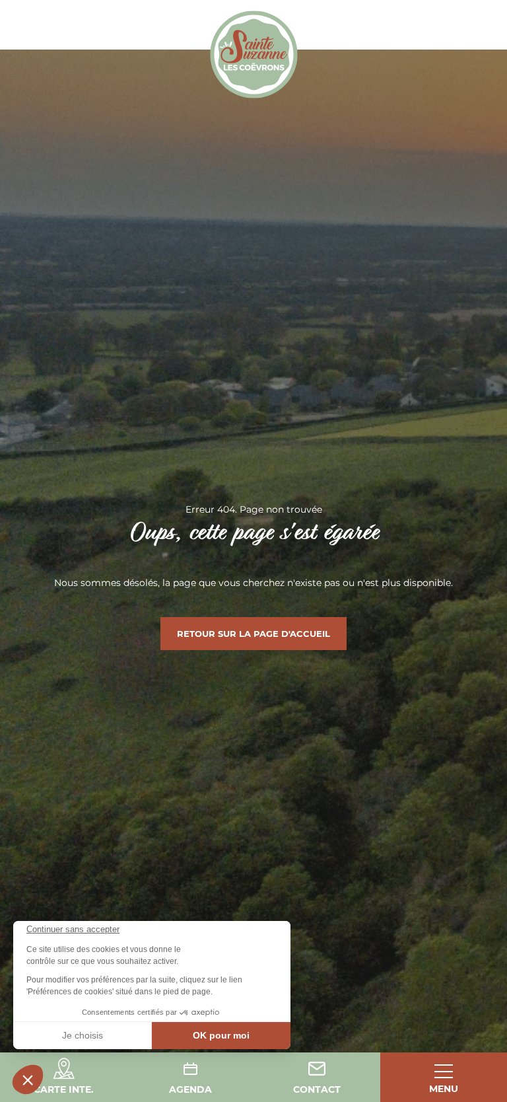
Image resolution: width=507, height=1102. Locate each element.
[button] (28, 1079)
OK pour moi (221, 1035)
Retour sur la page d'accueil (253, 633)
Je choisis (82, 1035)
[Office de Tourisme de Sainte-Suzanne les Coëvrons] (254, 54)
